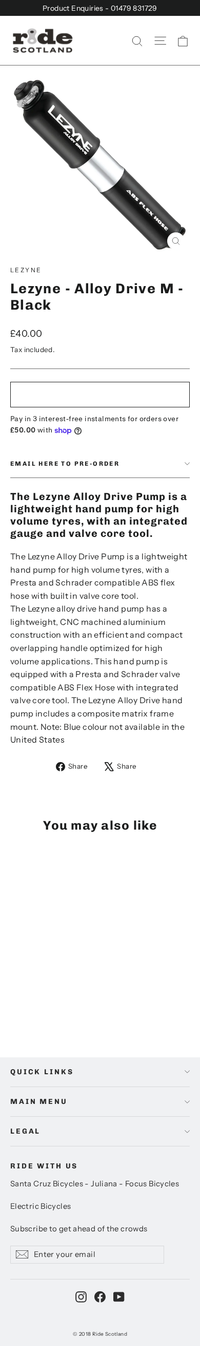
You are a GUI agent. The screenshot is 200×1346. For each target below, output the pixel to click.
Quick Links (41, 1072)
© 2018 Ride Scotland (100, 1334)
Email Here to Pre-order (64, 463)
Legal (25, 1131)
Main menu (39, 1101)
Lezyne (26, 270)
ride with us (44, 1166)
